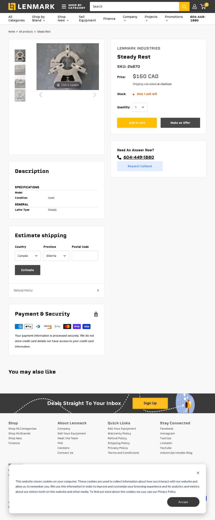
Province (49, 246)
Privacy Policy (118, 448)
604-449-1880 (197, 18)
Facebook (166, 428)
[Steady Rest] (20, 56)
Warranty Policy (119, 433)
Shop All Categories (22, 428)
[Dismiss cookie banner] (198, 473)
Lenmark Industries (138, 48)
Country (20, 246)
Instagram (167, 433)
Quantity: (123, 107)
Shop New (62, 18)
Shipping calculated (144, 84)
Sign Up (150, 403)
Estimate (27, 270)
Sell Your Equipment (72, 433)
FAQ (60, 443)
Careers (63, 448)
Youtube (166, 448)
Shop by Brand (38, 18)
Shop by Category (75, 6)
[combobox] (134, 6)
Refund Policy (23, 290)
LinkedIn (166, 443)
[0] (203, 6)
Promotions (174, 17)
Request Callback (140, 166)
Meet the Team (68, 438)
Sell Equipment (87, 18)
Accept (183, 502)
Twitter (166, 438)
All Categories (16, 18)
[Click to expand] (68, 66)
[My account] (195, 6)
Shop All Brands (19, 433)
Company (130, 17)
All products (26, 31)
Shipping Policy (119, 443)
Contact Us (65, 452)
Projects (151, 17)
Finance (109, 19)
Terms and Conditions (123, 452)
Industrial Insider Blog (176, 452)
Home (11, 31)
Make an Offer (180, 122)
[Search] (184, 6)
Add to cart (137, 122)
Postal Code (80, 246)
